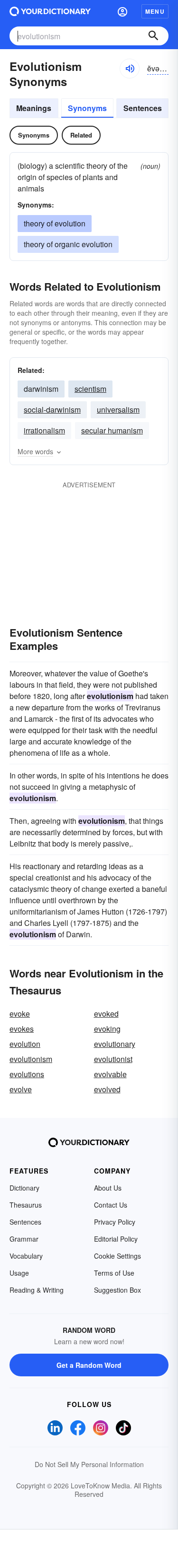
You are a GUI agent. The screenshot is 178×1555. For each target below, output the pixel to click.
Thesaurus (25, 1204)
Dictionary (24, 1187)
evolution (24, 1043)
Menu (155, 11)
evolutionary (114, 1043)
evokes (21, 1028)
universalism (118, 409)
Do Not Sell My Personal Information (89, 1464)
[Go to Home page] (50, 11)
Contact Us (110, 1204)
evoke (19, 1013)
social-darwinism (52, 409)
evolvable (110, 1074)
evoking (107, 1028)
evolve (20, 1089)
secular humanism (112, 430)
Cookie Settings (117, 1256)
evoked (106, 1013)
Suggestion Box (117, 1290)
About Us (108, 1187)
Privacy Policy (114, 1222)
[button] (122, 11)
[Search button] (153, 35)
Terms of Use (114, 1273)
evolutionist (113, 1059)
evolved (107, 1089)
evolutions (26, 1074)
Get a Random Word (89, 1365)
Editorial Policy (116, 1239)
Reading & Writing (36, 1290)
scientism (90, 388)
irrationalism (44, 430)
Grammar (23, 1239)
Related (81, 134)
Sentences (142, 108)
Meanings (33, 108)
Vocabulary (26, 1256)
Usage (19, 1273)
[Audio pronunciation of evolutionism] (130, 68)
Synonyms (87, 108)
